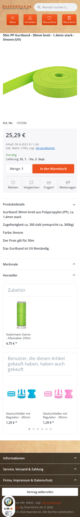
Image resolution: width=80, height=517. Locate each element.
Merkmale (10, 264)
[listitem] (40, 80)
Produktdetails (14, 204)
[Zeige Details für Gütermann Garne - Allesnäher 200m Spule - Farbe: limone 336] (21, 314)
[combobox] (55, 7)
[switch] (8, 513)
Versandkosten (45, 148)
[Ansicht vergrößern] (40, 80)
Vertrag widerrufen (40, 492)
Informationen (14, 458)
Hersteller (10, 275)
